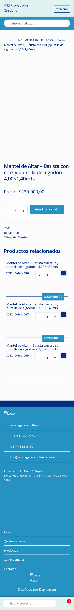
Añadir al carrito (47, 209)
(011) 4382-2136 (21, 446)
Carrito (64, 599)
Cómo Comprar (14, 559)
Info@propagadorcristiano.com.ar (32, 457)
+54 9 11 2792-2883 (24, 436)
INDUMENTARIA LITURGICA (35, 40)
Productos (11, 550)
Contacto (10, 569)
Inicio (11, 40)
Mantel (61, 40)
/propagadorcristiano (24, 425)
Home (8, 532)
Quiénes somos (14, 541)
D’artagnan (47, 589)
